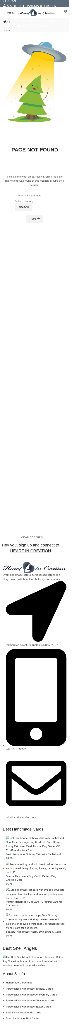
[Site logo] (37, 12)
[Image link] (34, 567)
